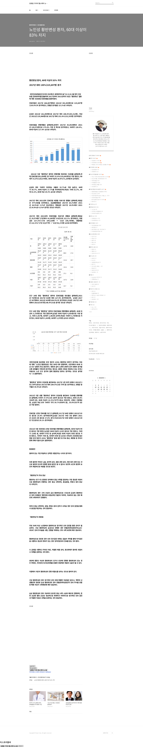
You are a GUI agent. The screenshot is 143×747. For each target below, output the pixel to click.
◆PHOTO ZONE (94, 289)
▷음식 (93, 297)
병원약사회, (109, 325)
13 (104, 387)
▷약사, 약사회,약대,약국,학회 (99, 176)
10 (95, 387)
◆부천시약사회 (106, 719)
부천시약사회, (95, 327)
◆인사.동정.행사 (94, 234)
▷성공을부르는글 (96, 262)
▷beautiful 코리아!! (96, 277)
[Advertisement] (55, 65)
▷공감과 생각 (95, 270)
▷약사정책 (94, 186)
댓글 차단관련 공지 (93, 351)
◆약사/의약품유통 (95, 174)
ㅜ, (97, 325)
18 (98, 389)
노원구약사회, (103, 332)
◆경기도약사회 (106, 714)
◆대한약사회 (106, 704)
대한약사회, (109, 330)
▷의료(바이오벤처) (96, 213)
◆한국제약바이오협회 (108, 701)
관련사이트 (105, 733)
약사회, (90, 330)
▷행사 (93, 242)
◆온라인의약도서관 (107, 693)
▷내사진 (93, 258)
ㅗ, (105, 330)
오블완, (102, 330)
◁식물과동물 (95, 293)
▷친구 (93, 286)
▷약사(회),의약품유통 (97, 211)
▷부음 (93, 238)
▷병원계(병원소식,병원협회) (99, 191)
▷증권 (93, 249)
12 (101, 387)
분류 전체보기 (94, 155)
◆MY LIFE (92, 256)
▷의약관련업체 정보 (96, 231)
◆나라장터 (105, 727)
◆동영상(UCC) (94, 207)
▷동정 (93, 244)
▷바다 (93, 291)
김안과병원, (91, 332)
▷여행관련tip (95, 279)
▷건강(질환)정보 (96, 225)
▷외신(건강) (95, 193)
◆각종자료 (92, 302)
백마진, (90, 323)
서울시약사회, (102, 327)
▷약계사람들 (95, 180)
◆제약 (92, 158)
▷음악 (93, 264)
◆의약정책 (93, 167)
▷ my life (94, 209)
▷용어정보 (94, 227)
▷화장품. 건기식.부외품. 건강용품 (100, 164)
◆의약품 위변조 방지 (108, 696)
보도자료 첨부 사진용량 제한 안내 (96, 353)
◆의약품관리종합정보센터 (108, 689)
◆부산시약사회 (106, 725)
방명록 (56, 10)
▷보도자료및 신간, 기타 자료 (98, 229)
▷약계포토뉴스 (95, 218)
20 (104, 389)
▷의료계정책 (95, 169)
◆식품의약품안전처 (107, 680)
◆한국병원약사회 (107, 712)
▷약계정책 (94, 171)
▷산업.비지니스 (95, 253)
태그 (37, 10)
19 (101, 389)
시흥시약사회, (96, 323)
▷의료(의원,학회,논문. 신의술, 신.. (100, 195)
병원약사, (97, 332)
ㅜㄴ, (90, 327)
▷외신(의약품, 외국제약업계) (99, 178)
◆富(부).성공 (93, 247)
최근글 (90, 338)
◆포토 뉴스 (93, 216)
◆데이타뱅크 (93, 223)
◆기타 (91, 305)
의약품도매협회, (96, 330)
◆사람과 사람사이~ (94, 282)
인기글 (95, 338)
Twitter (98, 359)
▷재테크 (93, 251)
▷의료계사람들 (95, 197)
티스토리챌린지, (92, 325)
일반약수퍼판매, (102, 325)
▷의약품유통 (95, 182)
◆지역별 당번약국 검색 (108, 673)
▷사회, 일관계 (95, 284)
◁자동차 (93, 268)
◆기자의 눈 (93, 204)
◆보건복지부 (106, 677)
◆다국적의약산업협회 (108, 706)
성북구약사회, (109, 327)
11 (98, 387)
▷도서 (93, 260)
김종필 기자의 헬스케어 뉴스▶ (38, 3)
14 (107, 387)
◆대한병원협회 (106, 709)
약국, (108, 323)
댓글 (30, 711)
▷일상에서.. (94, 272)
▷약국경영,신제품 (96, 184)
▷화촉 (93, 240)
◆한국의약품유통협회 (108, 698)
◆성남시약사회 (106, 722)
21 (107, 389)
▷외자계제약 (95, 162)
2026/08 (101, 378)
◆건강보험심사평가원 (108, 685)
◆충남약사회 (106, 717)
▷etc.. (93, 307)
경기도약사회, (103, 323)
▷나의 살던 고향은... (97, 266)
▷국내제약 (95, 160)
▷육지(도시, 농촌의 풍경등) (98, 295)
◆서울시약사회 (106, 730)
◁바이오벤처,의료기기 (97, 199)
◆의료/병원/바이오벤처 (97, 189)
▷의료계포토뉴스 (95, 220)
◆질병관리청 (106, 682)
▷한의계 (93, 201)
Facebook (91, 359)
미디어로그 (46, 10)
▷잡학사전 (94, 309)
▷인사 (93, 236)
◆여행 (91, 275)
